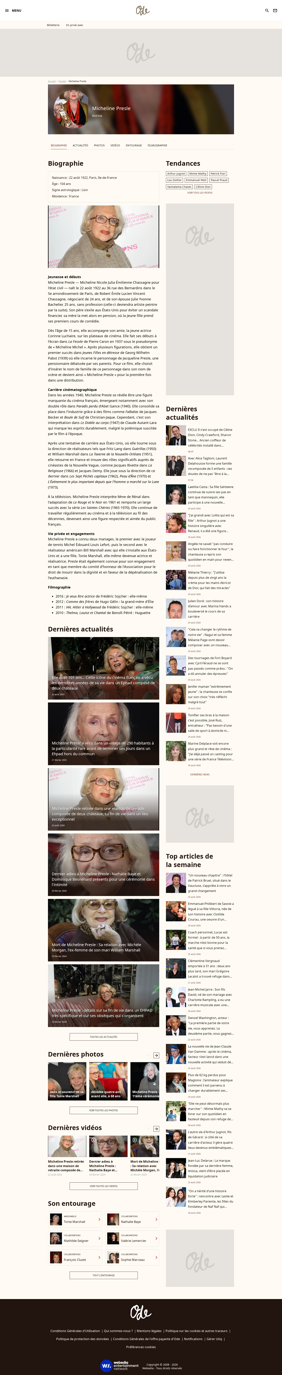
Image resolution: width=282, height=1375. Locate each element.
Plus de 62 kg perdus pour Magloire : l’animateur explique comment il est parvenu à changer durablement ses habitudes (210, 1085)
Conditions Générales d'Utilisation (75, 1331)
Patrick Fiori (218, 173)
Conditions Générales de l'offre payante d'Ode (146, 1339)
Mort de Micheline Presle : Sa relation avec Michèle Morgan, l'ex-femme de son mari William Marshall (96, 947)
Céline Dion (203, 187)
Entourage (134, 145)
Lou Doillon (174, 180)
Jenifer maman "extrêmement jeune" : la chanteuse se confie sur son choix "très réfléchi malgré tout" (210, 694)
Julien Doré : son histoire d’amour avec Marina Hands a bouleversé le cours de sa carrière (209, 609)
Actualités (80, 145)
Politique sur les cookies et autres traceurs (197, 1331)
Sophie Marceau (133, 1260)
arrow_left (148, 1055)
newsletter (275, 10)
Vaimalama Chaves (179, 187)
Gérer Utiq (214, 1339)
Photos (99, 145)
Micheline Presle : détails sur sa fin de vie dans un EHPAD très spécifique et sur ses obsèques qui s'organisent (102, 1013)
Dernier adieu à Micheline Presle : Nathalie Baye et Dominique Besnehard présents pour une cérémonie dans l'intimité (103, 879)
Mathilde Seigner (76, 1241)
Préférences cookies (141, 1347)
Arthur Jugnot (176, 173)
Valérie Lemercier (133, 1241)
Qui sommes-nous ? (118, 1331)
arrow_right (156, 1055)
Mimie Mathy (197, 173)
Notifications (193, 1339)
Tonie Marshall (74, 1222)
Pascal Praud (219, 180)
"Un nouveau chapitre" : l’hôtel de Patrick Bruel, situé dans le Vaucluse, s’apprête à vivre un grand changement (210, 883)
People (62, 81)
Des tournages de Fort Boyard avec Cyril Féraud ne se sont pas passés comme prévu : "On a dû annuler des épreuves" (210, 666)
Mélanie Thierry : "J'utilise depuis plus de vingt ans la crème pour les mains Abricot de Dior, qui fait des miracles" (209, 580)
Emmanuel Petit (196, 180)
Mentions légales (149, 1331)
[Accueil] (142, 10)
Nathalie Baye (131, 1222)
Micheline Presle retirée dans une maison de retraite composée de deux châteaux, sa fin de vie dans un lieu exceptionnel (100, 814)
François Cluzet (75, 1260)
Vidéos (115, 145)
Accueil (52, 81)
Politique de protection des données (82, 1339)
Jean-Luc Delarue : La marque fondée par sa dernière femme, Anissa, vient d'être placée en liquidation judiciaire (210, 1168)
